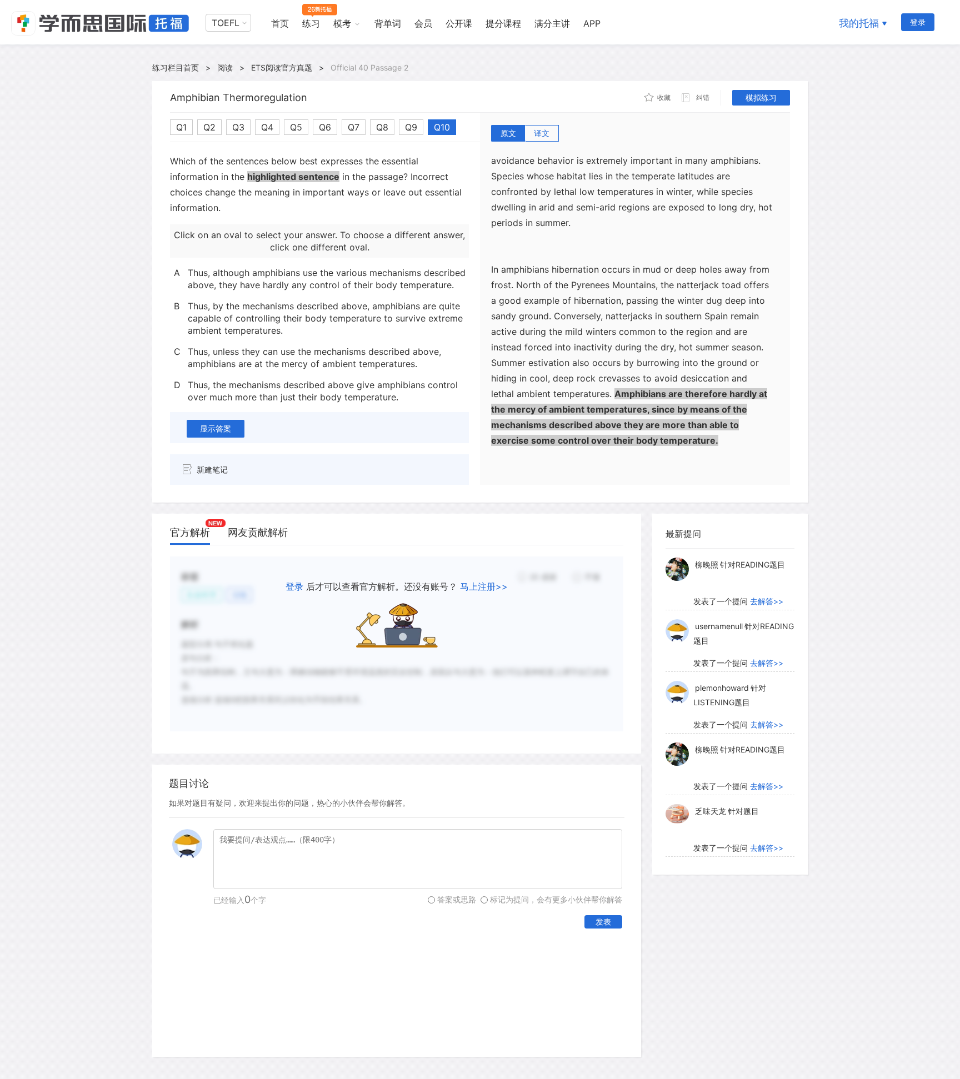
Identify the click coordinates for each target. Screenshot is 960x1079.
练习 (311, 23)
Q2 (209, 127)
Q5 (296, 127)
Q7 (353, 127)
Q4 (267, 127)
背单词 (387, 23)
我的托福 (859, 23)
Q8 (382, 127)
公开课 (459, 23)
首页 (280, 23)
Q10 (442, 127)
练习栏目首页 (175, 67)
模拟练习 (761, 97)
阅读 (225, 67)
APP (592, 23)
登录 (918, 22)
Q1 (181, 127)
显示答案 (215, 428)
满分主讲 (552, 23)
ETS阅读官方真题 (281, 67)
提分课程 (503, 23)
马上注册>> (484, 586)
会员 (423, 23)
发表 (603, 921)
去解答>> (766, 601)
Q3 (238, 127)
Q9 (411, 127)
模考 (342, 23)
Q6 (325, 127)
